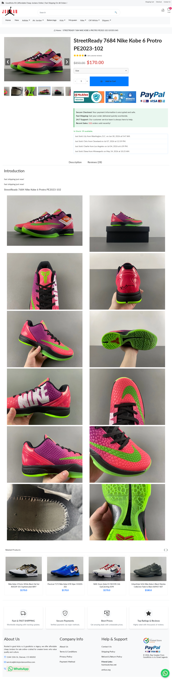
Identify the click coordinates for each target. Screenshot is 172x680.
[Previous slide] (165, 550)
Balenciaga (51, 20)
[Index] (162, 10)
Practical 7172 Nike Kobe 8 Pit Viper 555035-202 (65, 585)
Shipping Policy (108, 652)
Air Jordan (37, 20)
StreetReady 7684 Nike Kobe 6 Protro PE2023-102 (32, 189)
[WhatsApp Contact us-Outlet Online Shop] (165, 673)
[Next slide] (167, 550)
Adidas (25, 20)
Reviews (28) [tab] (95, 162)
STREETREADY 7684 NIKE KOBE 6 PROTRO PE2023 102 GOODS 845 (90, 30)
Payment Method (67, 662)
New (17, 20)
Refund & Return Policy (111, 657)
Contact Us (167, 2)
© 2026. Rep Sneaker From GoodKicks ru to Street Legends (155, 656)
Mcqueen (73, 20)
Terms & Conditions (68, 652)
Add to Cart (110, 81)
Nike (82, 20)
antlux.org (105, 670)
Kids (62, 20)
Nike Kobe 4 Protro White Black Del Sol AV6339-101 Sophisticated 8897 (23, 585)
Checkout (159, 2)
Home (8, 20)
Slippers (105, 20)
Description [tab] (75, 162)
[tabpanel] (23, 576)
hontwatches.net (108, 665)
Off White (93, 20)
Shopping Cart (149, 2)
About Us (64, 647)
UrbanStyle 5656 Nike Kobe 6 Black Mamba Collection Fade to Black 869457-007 (148, 585)
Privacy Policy (66, 657)
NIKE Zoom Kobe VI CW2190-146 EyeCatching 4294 (106, 585)
